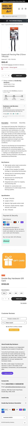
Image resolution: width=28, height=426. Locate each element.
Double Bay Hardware (9, 422)
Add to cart (19, 75)
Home (2, 24)
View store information (9, 86)
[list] (14, 261)
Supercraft (4, 59)
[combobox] (14, 16)
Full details (24, 303)
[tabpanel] (14, 168)
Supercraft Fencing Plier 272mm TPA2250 (14, 24)
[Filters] (3, 322)
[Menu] (25, 8)
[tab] (4, 122)
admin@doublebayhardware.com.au (15, 387)
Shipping (10, 64)
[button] (22, 8)
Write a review (14, 330)
